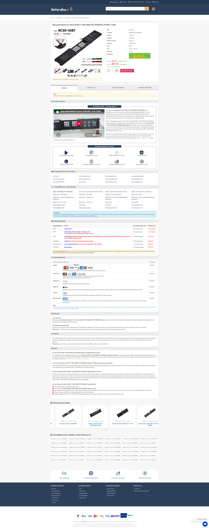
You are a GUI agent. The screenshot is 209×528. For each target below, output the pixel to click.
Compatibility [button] (91, 87)
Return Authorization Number (141, 491)
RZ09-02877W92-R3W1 (111, 179)
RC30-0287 (56, 176)
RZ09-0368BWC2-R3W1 (59, 205)
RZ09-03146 (82, 182)
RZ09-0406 (108, 205)
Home (52, 18)
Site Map (54, 502)
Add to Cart (128, 70)
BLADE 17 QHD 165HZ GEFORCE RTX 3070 (116, 191)
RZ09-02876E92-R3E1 (111, 176)
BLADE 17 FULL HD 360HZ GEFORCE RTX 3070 (91, 191)
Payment (149, 2)
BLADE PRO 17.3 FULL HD (85, 202)
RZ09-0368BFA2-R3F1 (137, 182)
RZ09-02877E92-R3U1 (85, 179)
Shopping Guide (115, 2)
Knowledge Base (83, 495)
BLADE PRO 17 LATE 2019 (59, 202)
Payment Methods (111, 493)
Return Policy (82, 498)
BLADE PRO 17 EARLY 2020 (86, 197)
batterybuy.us (84, 521)
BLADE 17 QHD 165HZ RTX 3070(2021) (141, 191)
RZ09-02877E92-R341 (58, 179)
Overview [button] (64, 88)
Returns (142, 2)
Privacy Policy (55, 498)
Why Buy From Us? (56, 495)
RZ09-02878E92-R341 (137, 179)
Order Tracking (133, 2)
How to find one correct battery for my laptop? (77, 358)
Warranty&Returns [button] (145, 87)
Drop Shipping (110, 495)
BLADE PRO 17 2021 (137, 194)
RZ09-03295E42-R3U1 (111, 182)
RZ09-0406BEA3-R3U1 (137, 205)
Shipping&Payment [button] (118, 87)
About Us (54, 488)
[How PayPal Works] (127, 515)
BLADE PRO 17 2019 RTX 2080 (113, 194)
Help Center (82, 491)
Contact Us (137, 488)
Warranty (147, 138)
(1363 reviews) (116, 66)
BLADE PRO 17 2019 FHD (85, 194)
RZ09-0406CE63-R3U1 (111, 208)
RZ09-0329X (135, 202)
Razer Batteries (59, 18)
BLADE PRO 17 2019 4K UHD (60, 194)
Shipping (156, 2)
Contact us (124, 2)
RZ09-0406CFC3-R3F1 (137, 208)
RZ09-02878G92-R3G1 (59, 182)
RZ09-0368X (82, 205)
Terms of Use (55, 500)
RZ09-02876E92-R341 (85, 176)
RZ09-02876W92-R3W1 (138, 176)
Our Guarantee (55, 491)
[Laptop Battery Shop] (63, 9)
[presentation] (64, 87)
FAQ (80, 488)
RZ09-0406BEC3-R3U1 (59, 208)
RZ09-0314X (108, 202)
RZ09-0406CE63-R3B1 (85, 208)
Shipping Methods (111, 491)
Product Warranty (56, 493)
